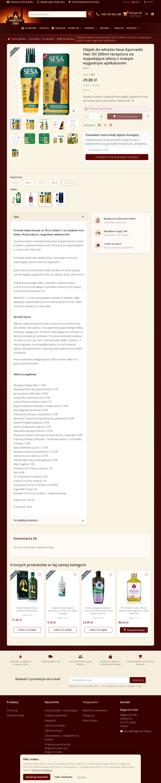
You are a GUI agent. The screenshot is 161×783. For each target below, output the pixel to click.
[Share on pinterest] (110, 125)
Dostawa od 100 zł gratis (21, 2)
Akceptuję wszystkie (37, 776)
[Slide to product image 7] (30, 138)
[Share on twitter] (105, 125)
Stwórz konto (89, 720)
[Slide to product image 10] (72, 138)
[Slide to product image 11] (15, 153)
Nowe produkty (15, 715)
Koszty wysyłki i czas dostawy (61, 710)
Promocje (58, 28)
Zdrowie (106, 28)
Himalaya (119, 28)
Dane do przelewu (55, 725)
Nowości (44, 28)
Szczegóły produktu (26, 520)
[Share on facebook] (99, 125)
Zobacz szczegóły (27, 629)
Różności (132, 28)
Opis (16, 217)
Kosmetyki (75, 28)
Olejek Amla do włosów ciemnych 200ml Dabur (27, 609)
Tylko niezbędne (63, 776)
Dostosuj (81, 776)
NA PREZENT (29, 28)
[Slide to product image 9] (58, 138)
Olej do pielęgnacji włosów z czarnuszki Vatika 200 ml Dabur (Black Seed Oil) (98, 610)
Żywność (91, 28)
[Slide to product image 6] (15, 138)
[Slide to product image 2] (30, 124)
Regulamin (50, 720)
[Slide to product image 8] (44, 138)
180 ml (54, 182)
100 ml (41, 182)
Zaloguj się (88, 715)
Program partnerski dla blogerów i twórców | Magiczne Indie (57, 748)
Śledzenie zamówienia (94, 710)
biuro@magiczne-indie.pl (137, 731)
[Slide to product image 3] (44, 124)
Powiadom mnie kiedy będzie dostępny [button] (117, 157)
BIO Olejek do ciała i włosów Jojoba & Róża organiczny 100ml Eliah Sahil (134, 610)
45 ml (16, 182)
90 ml (28, 182)
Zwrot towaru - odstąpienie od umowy (62, 737)
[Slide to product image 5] (72, 124)
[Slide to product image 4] (58, 124)
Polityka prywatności (42, 770)
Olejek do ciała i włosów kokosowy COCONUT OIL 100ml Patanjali (62, 610)
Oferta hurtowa (53, 730)
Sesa (86, 68)
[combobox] (57, 14)
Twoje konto (90, 702)
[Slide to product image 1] (15, 124)
